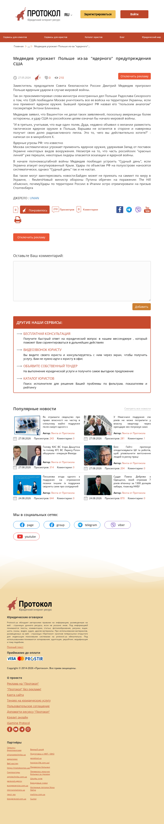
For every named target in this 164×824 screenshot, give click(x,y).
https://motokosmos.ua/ (18, 768)
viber (121, 525)
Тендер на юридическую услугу (29, 700)
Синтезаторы (13, 772)
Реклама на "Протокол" (23, 683)
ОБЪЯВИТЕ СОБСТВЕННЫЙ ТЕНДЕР (50, 366)
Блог (122, 37)
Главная (19, 46)
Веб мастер (12, 763)
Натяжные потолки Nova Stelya (42, 788)
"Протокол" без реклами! (24, 689)
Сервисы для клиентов (15, 37)
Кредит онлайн (17, 717)
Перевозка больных (40, 767)
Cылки (33, 798)
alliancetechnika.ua (16, 754)
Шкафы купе (36, 778)
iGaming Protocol (18, 723)
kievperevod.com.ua (16, 798)
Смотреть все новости (137, 408)
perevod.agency (14, 781)
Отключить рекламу (134, 76)
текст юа (11, 794)
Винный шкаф (37, 749)
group (61, 525)
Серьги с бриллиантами (14, 749)
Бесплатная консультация (46, 333)
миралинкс (12, 759)
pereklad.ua (36, 758)
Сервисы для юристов (55, 37)
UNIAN (34, 198)
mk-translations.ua (16, 790)
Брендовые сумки (39, 783)
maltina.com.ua (37, 794)
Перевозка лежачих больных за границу (40, 772)
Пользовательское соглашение (28, 706)
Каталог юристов (93, 37)
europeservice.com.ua (17, 785)
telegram (91, 525)
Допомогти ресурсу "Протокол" (28, 712)
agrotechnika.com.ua (17, 776)
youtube (30, 536)
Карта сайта (15, 695)
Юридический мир (151, 37)
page (30, 525)
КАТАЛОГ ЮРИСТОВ (38, 378)
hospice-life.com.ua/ (40, 762)
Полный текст (15, 647)
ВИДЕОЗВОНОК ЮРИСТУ (42, 350)
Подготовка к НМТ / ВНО (42, 754)
